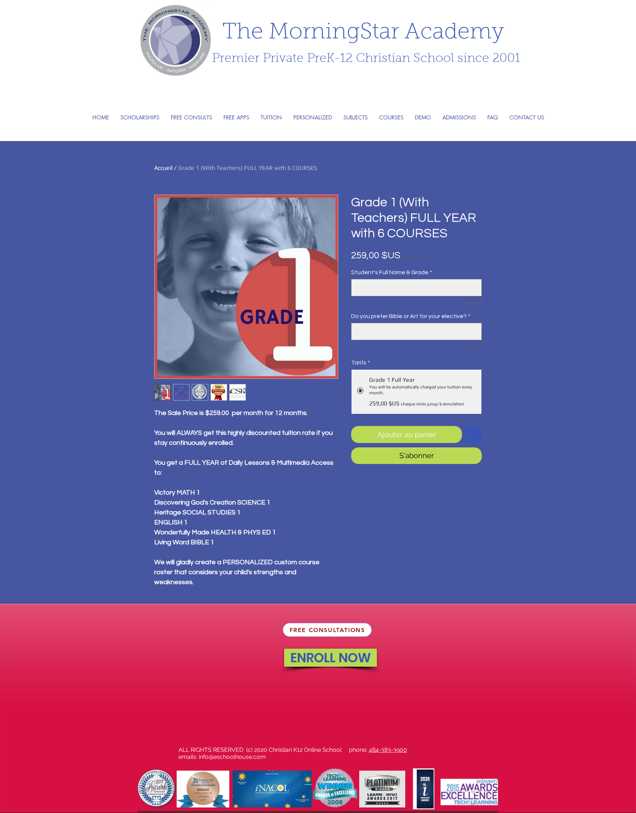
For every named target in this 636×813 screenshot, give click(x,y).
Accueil (163, 167)
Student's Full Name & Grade (391, 272)
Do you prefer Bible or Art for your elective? (410, 316)
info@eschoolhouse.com (232, 756)
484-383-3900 (388, 749)
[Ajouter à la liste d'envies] (473, 434)
